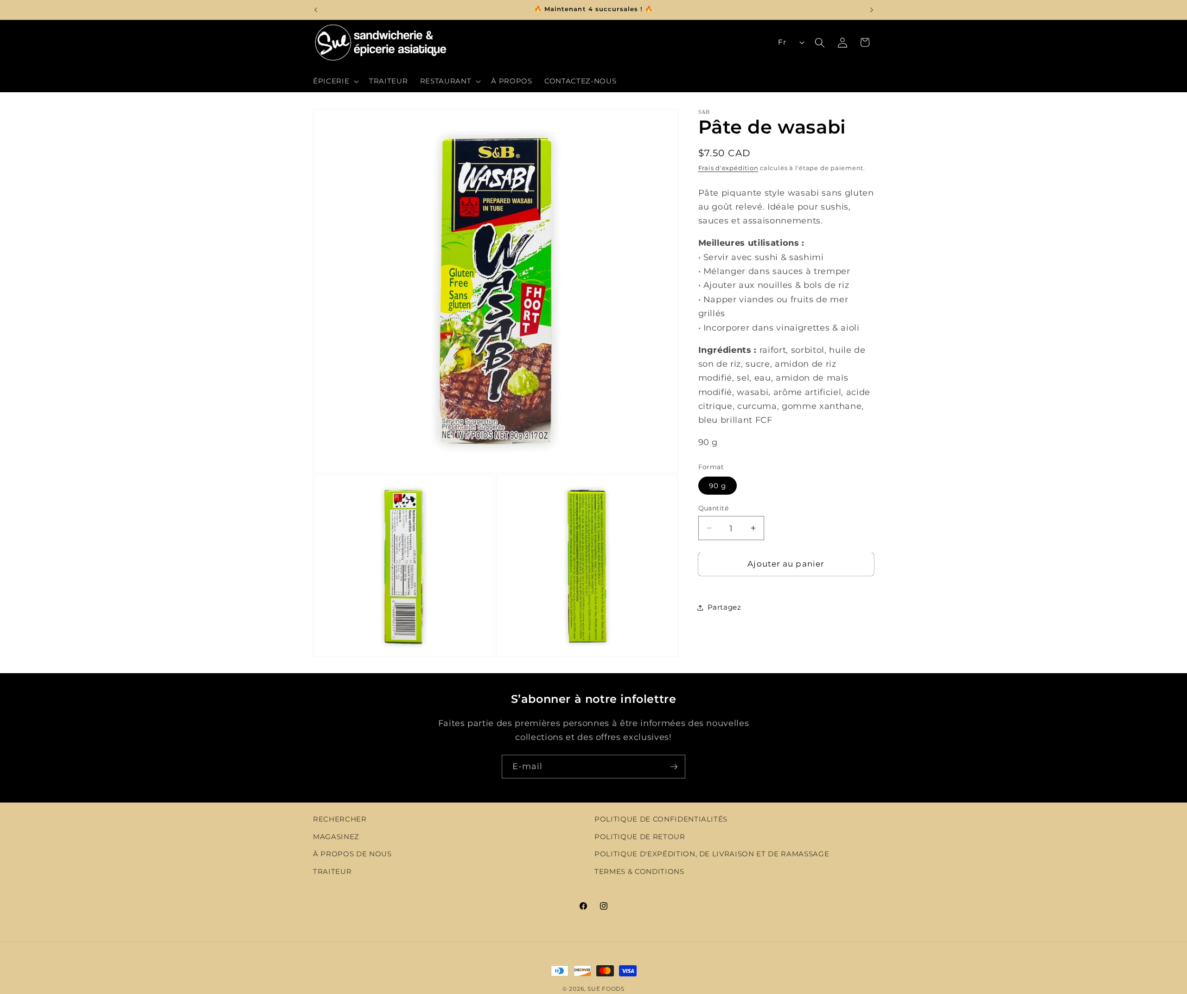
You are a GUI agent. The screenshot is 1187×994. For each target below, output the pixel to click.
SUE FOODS (606, 988)
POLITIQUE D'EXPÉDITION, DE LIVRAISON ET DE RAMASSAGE (711, 854)
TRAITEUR (332, 871)
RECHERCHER (340, 819)
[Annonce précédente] (316, 9)
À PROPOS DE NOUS (352, 854)
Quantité (713, 508)
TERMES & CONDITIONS (639, 871)
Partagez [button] (724, 607)
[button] (335, 81)
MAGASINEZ (336, 836)
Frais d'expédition (728, 168)
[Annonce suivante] (872, 9)
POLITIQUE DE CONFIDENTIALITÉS (661, 819)
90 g (717, 485)
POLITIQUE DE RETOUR (639, 836)
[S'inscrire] (674, 767)
